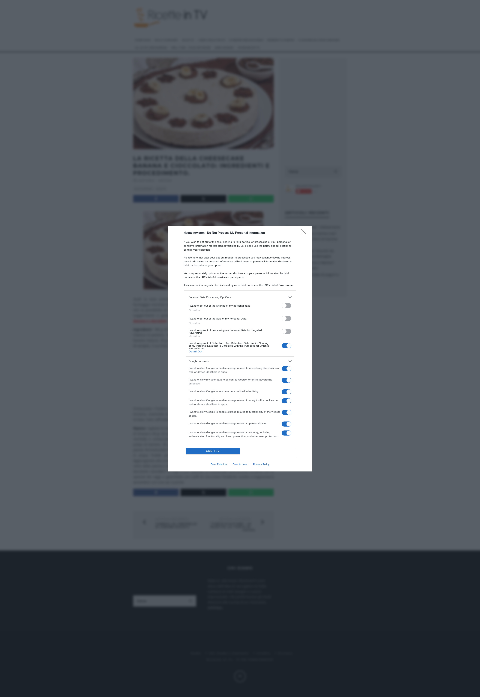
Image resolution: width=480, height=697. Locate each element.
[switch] (286, 305)
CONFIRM (213, 451)
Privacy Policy (261, 464)
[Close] (304, 233)
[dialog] (240, 348)
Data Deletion (219, 464)
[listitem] (240, 297)
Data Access (240, 464)
